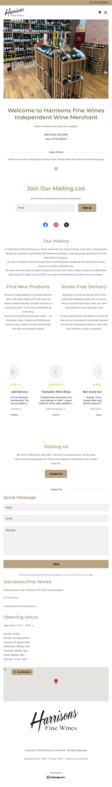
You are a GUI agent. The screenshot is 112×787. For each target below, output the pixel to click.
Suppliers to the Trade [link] (35, 758)
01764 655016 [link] (100, 2)
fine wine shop (77, 253)
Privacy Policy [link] (65, 575)
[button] (105, 12)
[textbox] (45, 208)
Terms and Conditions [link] (76, 758)
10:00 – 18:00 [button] (23, 625)
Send (56, 564)
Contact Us (56, 473)
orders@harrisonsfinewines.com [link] (20, 606)
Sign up (87, 207)
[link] (15, 12)
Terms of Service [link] (81, 575)
